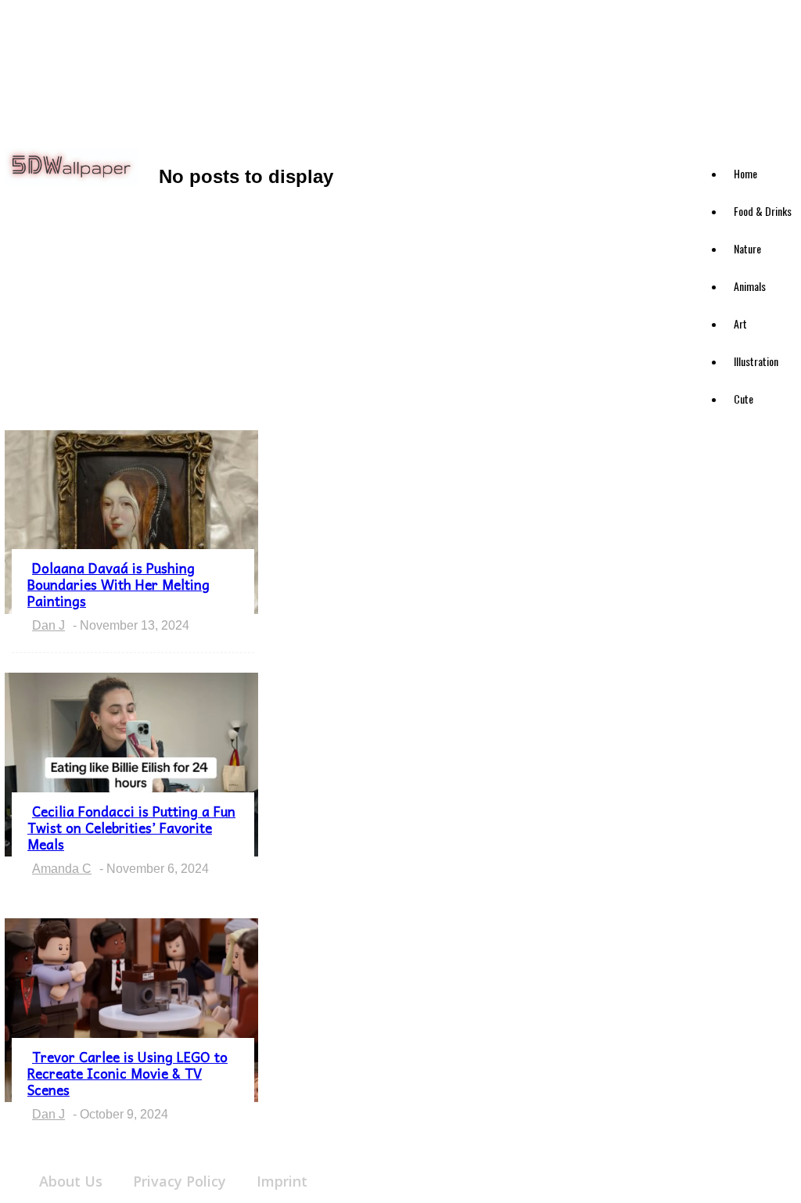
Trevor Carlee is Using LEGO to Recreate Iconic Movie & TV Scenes (127, 1073)
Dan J (48, 625)
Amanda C (62, 868)
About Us (70, 1181)
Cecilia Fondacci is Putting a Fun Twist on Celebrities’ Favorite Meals (131, 827)
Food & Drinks (763, 211)
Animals (750, 286)
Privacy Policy (179, 1181)
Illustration (756, 361)
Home (745, 173)
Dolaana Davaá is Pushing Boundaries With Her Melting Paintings (118, 584)
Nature (747, 248)
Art (740, 323)
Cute (743, 398)
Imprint (282, 1181)
